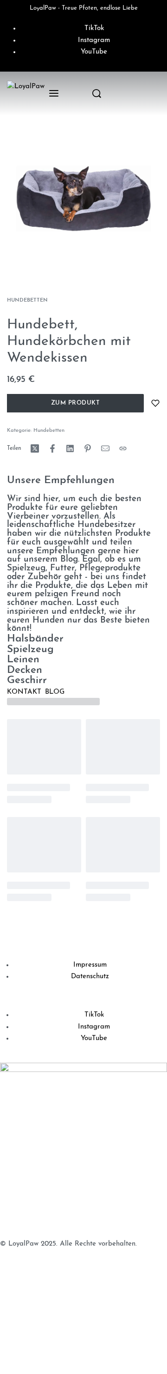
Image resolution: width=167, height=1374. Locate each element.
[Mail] (105, 448)
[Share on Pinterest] (88, 448)
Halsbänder (35, 639)
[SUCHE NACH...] (97, 93)
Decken (24, 670)
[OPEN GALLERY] (83, 198)
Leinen (23, 659)
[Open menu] (54, 93)
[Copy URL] (123, 448)
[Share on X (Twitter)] (35, 448)
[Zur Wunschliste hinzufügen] (155, 403)
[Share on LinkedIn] (70, 448)
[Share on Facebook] (52, 448)
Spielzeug (30, 649)
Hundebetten (27, 300)
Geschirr (27, 680)
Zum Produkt (75, 403)
